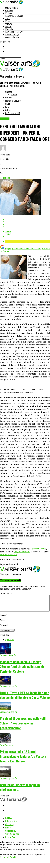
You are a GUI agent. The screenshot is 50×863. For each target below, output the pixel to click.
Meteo (8, 26)
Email (3, 620)
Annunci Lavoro (12, 37)
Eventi (8, 21)
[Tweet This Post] (27, 222)
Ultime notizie (11, 8)
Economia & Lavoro (14, 16)
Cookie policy (10, 830)
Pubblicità (9, 818)
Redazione (5, 178)
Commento (6, 593)
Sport (7, 18)
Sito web (4, 625)
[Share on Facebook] (27, 219)
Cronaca (9, 10)
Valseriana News (38, 548)
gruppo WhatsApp (8, 554)
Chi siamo (9, 824)
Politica (8, 13)
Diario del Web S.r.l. (9, 857)
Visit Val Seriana (12, 833)
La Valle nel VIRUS (14, 32)
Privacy (8, 827)
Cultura (8, 24)
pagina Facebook (22, 551)
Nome (3, 615)
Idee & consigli (12, 34)
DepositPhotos (11, 837)
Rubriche (9, 29)
